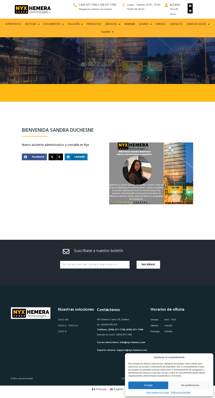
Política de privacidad (180, 392)
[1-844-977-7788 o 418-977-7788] (75, 5)
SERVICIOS (111, 24)
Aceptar (148, 385)
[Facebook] (190, 5)
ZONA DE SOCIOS (196, 24)
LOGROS (143, 24)
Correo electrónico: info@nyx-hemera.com (121, 342)
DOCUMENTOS (52, 24)
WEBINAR (129, 24)
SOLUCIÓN (73, 24)
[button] (34, 157)
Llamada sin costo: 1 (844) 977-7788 (114, 335)
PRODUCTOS (94, 24)
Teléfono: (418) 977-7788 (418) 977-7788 (120, 330)
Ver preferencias (190, 385)
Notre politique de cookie (157, 392)
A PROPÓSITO (13, 24)
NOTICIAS (30, 24)
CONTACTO (176, 24)
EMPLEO (160, 24)
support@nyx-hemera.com (132, 350)
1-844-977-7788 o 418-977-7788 (97, 5)
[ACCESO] (166, 5)
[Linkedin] (190, 10)
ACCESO (175, 5)
